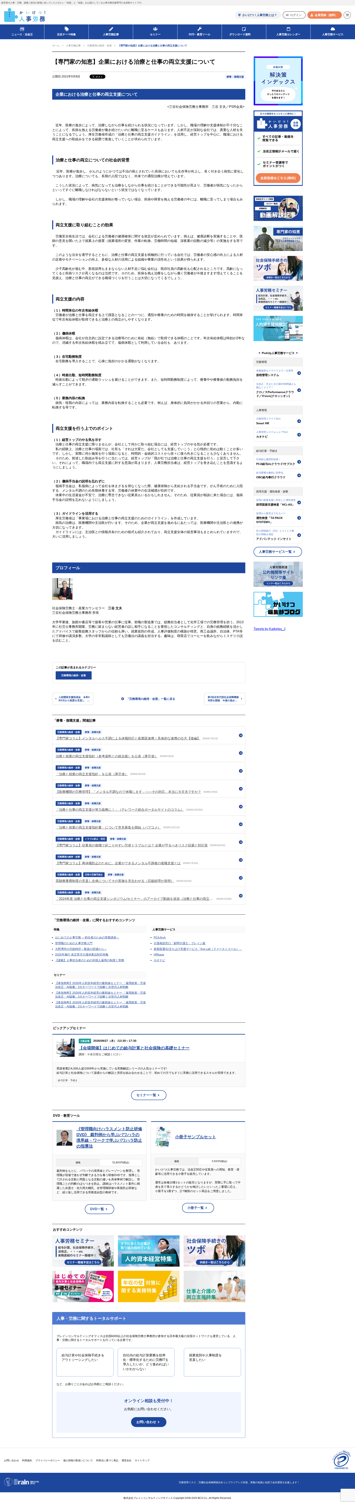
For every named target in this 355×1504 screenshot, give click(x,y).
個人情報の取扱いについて (78, 1460)
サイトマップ (142, 1460)
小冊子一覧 (195, 1208)
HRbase (159, 954)
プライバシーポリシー (47, 1460)
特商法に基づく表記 (107, 1460)
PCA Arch (160, 937)
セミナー (59, 974)
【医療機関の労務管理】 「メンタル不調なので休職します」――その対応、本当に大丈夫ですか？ (128, 791)
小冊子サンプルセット (195, 1137)
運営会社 (126, 1460)
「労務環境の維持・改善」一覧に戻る (150, 698)
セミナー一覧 (146, 1095)
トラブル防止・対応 (95, 839)
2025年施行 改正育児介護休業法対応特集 (81, 954)
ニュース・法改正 (22, 34)
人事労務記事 (111, 34)
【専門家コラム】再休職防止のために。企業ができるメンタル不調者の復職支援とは (118, 863)
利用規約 (27, 1460)
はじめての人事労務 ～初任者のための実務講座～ (87, 937)
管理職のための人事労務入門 (73, 943)
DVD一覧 (97, 1209)
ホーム (56, 45)
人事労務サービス (332, 34)
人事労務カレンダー (288, 34)
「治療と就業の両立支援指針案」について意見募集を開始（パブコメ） (108, 827)
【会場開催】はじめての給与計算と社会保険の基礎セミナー (134, 1048)
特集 (57, 929)
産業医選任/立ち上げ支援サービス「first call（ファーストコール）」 (198, 949)
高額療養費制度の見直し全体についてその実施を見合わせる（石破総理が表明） (115, 881)
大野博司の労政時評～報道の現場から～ (81, 949)
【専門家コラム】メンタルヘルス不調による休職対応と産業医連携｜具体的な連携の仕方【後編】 (128, 738)
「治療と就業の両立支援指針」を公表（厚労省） (92, 774)
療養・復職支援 (235, 76)
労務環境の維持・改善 (99, 45)
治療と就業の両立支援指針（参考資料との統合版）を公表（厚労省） (107, 756)
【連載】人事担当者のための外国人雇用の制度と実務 (89, 960)
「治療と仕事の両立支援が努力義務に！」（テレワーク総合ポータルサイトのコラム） (120, 809)
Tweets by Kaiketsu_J (269, 629)
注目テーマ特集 (66, 34)
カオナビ (159, 960)
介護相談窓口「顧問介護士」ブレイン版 (179, 943)
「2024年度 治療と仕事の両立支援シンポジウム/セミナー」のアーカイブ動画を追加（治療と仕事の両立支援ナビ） (135, 898)
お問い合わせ (146, 1422)
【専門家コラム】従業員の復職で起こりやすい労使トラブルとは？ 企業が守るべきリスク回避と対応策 (132, 845)
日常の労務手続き (94, 874)
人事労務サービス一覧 (275, 551)
